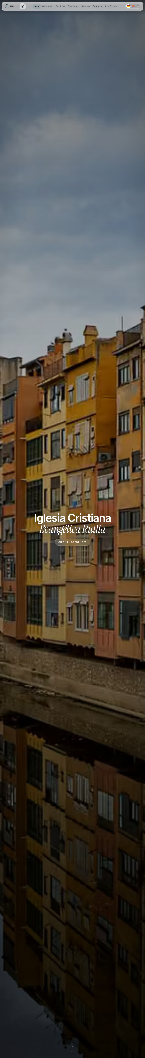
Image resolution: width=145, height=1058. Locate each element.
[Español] (128, 6)
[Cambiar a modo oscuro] (23, 6)
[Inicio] (10, 6)
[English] (138, 6)
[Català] (133, 6)
